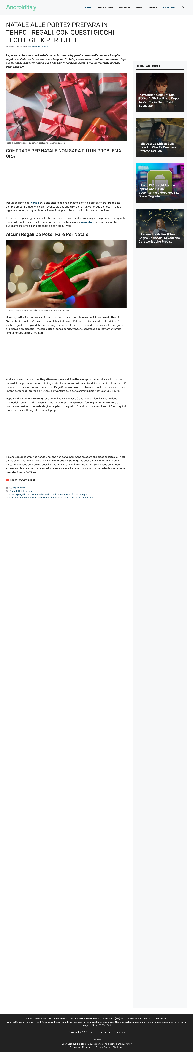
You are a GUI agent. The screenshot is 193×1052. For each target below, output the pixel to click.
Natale (21, 491)
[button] (183, 7)
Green (153, 7)
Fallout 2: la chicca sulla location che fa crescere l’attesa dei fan (157, 147)
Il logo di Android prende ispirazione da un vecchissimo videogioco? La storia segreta (159, 191)
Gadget (13, 491)
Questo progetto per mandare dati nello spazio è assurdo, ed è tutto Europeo (48, 494)
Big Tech (124, 7)
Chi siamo (75, 1047)
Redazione (87, 1047)
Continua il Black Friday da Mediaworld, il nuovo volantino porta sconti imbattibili (51, 497)
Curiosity (169, 7)
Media (139, 7)
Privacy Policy (102, 1047)
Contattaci (119, 1032)
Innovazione (105, 7)
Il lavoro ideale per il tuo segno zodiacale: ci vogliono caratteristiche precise (159, 237)
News (88, 7)
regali (29, 491)
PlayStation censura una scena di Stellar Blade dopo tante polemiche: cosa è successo (159, 100)
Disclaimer (118, 1047)
